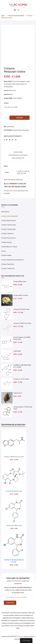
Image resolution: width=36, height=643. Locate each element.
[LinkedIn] (15, 140)
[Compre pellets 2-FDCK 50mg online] (7, 411)
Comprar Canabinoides (8, 229)
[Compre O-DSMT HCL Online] (7, 328)
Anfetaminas (5, 212)
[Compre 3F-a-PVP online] (7, 384)
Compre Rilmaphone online (31, 68)
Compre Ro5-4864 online (14, 525)
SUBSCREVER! (10, 602)
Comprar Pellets (6, 255)
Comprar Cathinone (7, 233)
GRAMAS (6, 103)
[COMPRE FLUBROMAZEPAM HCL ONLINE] (7, 370)
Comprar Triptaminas (8, 268)
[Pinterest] (9, 140)
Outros (3, 251)
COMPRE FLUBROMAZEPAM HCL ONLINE (14, 561)
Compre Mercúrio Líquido (9, 246)
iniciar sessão (13, 191)
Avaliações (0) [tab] (18, 158)
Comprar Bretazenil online (28, 68)
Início (3, 15)
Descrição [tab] (18, 152)
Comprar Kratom (6, 242)
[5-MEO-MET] (7, 356)
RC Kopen (20, 636)
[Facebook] (4, 140)
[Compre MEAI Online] (7, 286)
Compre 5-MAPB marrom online (14, 456)
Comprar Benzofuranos (8, 220)
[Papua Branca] (7, 397)
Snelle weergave (14, 452)
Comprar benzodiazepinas (16, 15)
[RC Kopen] (18, 4)
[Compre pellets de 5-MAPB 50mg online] (7, 342)
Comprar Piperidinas (7, 264)
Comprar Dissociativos (8, 238)
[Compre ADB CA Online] (7, 300)
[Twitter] (6, 140)
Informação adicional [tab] (18, 155)
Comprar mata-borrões (8, 225)
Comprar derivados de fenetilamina (12, 260)
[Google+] (13, 140)
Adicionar (19, 117)
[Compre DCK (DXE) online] (7, 314)
